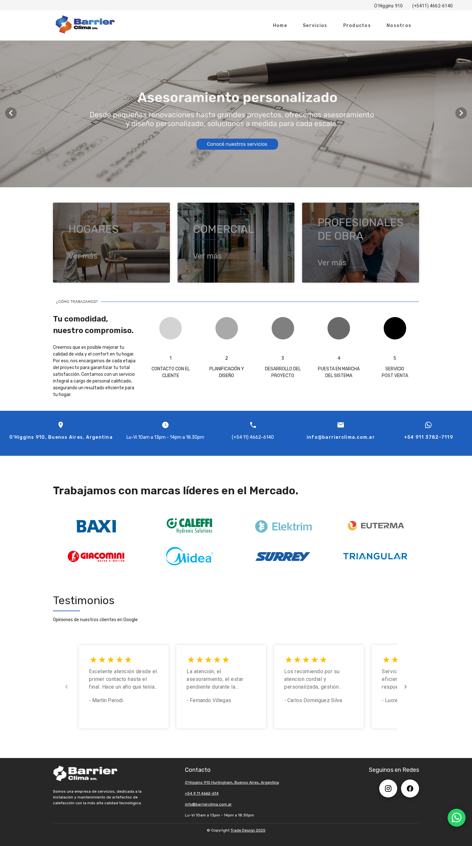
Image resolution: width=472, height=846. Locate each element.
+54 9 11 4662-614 (202, 793)
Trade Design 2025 (248, 830)
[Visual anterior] (11, 113)
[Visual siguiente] (461, 113)
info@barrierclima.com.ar (208, 804)
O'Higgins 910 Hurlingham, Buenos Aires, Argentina (232, 782)
